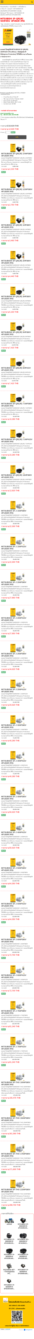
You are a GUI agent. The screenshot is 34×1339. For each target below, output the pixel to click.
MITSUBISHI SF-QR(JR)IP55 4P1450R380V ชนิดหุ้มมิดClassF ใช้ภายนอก (12, 11)
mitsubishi (7, 24)
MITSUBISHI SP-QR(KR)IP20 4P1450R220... (23, 1226)
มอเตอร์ (9, 9)
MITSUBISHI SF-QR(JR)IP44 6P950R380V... (9, 1287)
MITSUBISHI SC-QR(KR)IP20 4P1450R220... (9, 1241)
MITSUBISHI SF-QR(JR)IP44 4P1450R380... (9, 1256)
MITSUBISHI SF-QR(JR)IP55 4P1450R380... (23, 1256)
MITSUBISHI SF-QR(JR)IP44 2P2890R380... (23, 1271)
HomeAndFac (4, 6)
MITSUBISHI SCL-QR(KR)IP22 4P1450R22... (23, 1241)
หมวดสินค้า (13, 6)
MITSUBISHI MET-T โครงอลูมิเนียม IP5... (9, 1271)
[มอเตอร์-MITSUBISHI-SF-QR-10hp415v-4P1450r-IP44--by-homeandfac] (17, 36)
